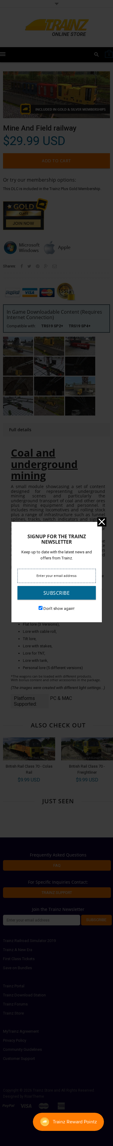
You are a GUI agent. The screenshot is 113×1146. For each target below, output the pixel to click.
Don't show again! (58, 608)
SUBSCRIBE (56, 593)
